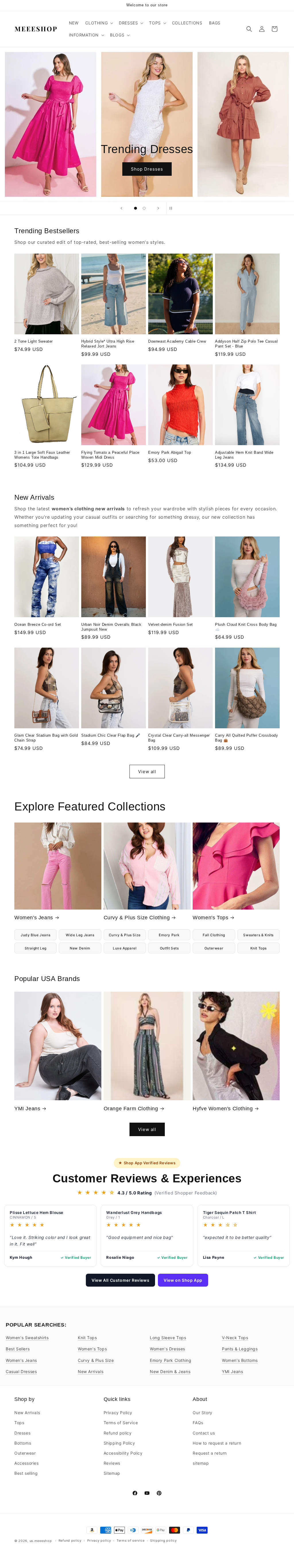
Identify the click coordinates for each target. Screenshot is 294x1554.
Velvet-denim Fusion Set (170, 624)
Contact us (204, 1433)
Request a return (210, 1453)
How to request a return (217, 1443)
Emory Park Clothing (170, 1360)
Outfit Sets (169, 948)
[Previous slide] (121, 208)
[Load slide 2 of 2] (144, 208)
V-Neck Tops (235, 1337)
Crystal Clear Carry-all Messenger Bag (179, 737)
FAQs (198, 1422)
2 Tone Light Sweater (33, 341)
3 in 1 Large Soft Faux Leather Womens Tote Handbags (42, 455)
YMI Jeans (27, 1108)
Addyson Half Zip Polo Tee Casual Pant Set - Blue (246, 343)
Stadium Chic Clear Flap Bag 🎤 (110, 735)
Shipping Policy (119, 1443)
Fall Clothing (214, 935)
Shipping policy (163, 1540)
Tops (19, 1422)
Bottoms (22, 1443)
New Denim (80, 948)
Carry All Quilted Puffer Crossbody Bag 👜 (246, 737)
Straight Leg (36, 948)
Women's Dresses (167, 1348)
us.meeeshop (41, 1541)
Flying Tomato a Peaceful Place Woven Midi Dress (110, 455)
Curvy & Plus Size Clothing (137, 917)
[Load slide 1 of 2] (135, 208)
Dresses (22, 1433)
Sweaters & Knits (258, 935)
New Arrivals (90, 1371)
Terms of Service (121, 1422)
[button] (98, 23)
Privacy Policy (118, 1412)
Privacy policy (99, 1540)
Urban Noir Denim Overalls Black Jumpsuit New (111, 627)
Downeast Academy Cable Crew (177, 341)
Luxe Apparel (124, 948)
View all (147, 771)
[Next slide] (158, 208)
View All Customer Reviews (120, 1280)
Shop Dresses (147, 168)
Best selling (26, 1473)
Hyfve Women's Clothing (223, 1108)
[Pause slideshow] (172, 208)
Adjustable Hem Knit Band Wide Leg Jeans (244, 455)
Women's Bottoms (240, 1360)
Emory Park (169, 935)
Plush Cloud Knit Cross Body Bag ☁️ (246, 627)
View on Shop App (183, 1280)
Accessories (26, 1463)
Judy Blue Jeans (35, 935)
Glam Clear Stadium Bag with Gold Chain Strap (46, 737)
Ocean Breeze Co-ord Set (37, 624)
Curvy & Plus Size (125, 935)
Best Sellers (18, 1348)
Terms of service (130, 1540)
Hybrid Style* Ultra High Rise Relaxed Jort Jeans (107, 343)
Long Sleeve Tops (168, 1337)
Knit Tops (258, 948)
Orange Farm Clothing (131, 1108)
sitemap (201, 1463)
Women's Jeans (33, 917)
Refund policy (118, 1433)
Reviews (112, 1463)
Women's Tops (210, 917)
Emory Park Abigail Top (169, 452)
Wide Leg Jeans (80, 935)
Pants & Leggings (240, 1348)
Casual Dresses (21, 1371)
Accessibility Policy (123, 1453)
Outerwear (213, 948)
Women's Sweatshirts (27, 1337)
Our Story (202, 1412)
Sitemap (112, 1473)
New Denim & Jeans (170, 1371)
